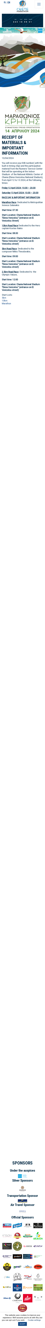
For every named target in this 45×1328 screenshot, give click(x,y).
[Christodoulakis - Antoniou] (7, 1256)
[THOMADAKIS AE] (27, 1235)
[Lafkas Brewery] (17, 1277)
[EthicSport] (17, 1256)
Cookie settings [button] (34, 1320)
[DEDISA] (38, 1235)
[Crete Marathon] (22, 6)
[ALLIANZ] (7, 1298)
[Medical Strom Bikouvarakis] (27, 1277)
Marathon (6, 303)
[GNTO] (22, 1176)
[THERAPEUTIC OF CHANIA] (27, 1246)
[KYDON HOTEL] (7, 1235)
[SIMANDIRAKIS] (38, 1277)
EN (9, 2)
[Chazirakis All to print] (7, 1246)
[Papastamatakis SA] (38, 1287)
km (4, 298)
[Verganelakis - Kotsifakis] (27, 1225)
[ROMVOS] (7, 1266)
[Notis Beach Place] (7, 1277)
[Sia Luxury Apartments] (38, 1298)
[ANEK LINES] (22, 1200)
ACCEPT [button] (22, 1324)
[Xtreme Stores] (38, 1266)
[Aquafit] (27, 1266)
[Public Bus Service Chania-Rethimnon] (17, 1266)
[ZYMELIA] (7, 1287)
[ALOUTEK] (27, 1287)
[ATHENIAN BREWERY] (17, 1287)
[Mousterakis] (38, 1225)
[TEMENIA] (17, 1225)
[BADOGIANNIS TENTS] (27, 1256)
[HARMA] (27, 1298)
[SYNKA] (7, 1225)
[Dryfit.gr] (38, 1246)
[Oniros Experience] (22, 1188)
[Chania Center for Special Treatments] (38, 1256)
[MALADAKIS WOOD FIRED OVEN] (17, 1235)
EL (5, 2)
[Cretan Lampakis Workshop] (22, 1308)
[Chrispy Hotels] (17, 1298)
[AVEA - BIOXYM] (17, 1246)
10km (4, 300)
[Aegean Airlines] (22, 1211)
